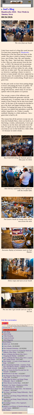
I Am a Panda (7, 346)
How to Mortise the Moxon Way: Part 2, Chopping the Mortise (15, 355)
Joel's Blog (8, 9)
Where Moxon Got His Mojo (12, 383)
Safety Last (6, 344)
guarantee (14, 413)
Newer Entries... (7, 342)
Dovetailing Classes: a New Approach (14, 403)
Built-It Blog (7, 334)
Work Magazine (8, 340)
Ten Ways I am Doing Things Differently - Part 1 (18, 399)
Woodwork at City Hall (10, 373)
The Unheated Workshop (10, 348)
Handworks (25, 52)
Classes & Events (8, 338)
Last (5, 323)
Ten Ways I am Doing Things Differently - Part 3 (18, 392)
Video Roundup (8, 336)
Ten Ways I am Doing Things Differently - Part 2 (18, 396)
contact (20, 413)
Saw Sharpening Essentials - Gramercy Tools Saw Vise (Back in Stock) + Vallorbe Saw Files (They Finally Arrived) (17, 366)
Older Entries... (6, 410)
